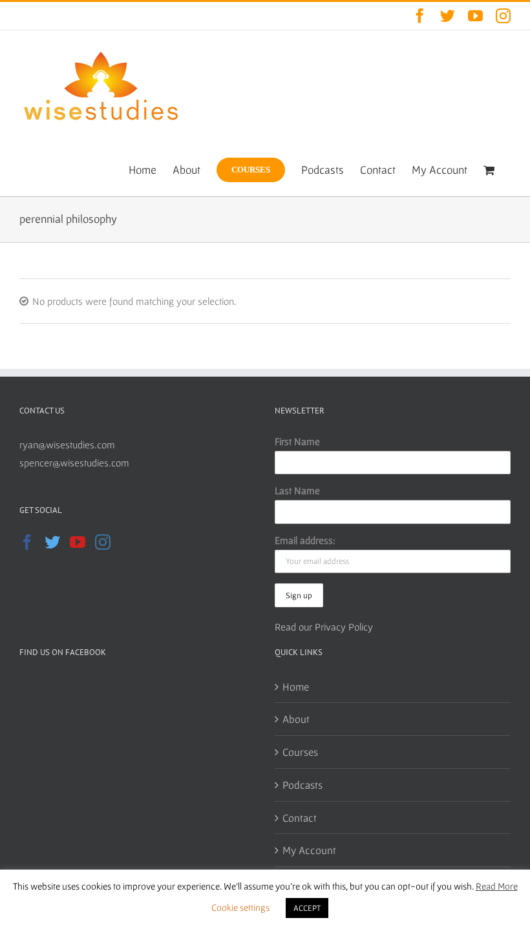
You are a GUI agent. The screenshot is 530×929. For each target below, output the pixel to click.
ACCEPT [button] (307, 908)
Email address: (305, 540)
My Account (309, 850)
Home (295, 686)
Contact (299, 817)
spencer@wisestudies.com (74, 462)
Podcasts (302, 784)
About (296, 719)
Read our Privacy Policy (324, 626)
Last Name (297, 490)
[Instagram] (103, 542)
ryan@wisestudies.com (67, 444)
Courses (300, 752)
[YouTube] (77, 542)
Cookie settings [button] (240, 907)
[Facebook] (27, 542)
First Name (297, 441)
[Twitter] (52, 542)
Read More (497, 886)
